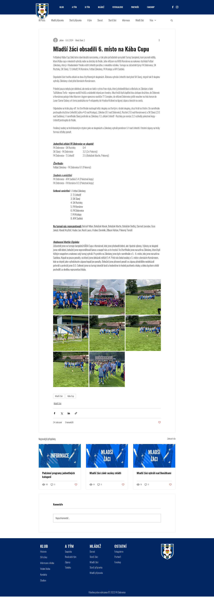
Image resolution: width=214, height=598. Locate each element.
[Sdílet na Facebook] (54, 413)
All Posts (42, 20)
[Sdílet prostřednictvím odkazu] (76, 413)
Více (151, 20)
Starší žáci (112, 20)
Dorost (100, 20)
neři (119, 557)
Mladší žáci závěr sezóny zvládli (105, 473)
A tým (89, 20)
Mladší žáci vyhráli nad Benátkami (154, 473)
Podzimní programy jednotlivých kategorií (58, 475)
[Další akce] (159, 40)
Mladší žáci (140, 20)
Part (116, 557)
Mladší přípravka (57, 20)
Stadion (43, 580)
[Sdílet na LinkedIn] (68, 413)
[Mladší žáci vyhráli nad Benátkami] (154, 456)
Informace (126, 20)
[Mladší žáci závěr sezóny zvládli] (107, 456)
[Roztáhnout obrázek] (71, 297)
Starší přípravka (75, 20)
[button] (171, 20)
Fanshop (117, 562)
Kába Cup (71, 396)
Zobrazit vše (171, 438)
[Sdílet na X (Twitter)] (61, 413)
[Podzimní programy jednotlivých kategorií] (60, 456)
